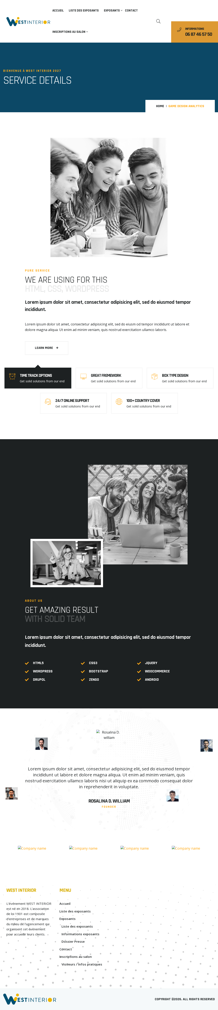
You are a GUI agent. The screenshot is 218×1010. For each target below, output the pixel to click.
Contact (131, 11)
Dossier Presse (73, 941)
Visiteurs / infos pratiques (82, 964)
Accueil (58, 11)
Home (160, 106)
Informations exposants (80, 934)
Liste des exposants (84, 11)
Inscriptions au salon (68, 32)
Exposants (112, 11)
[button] (46, 348)
